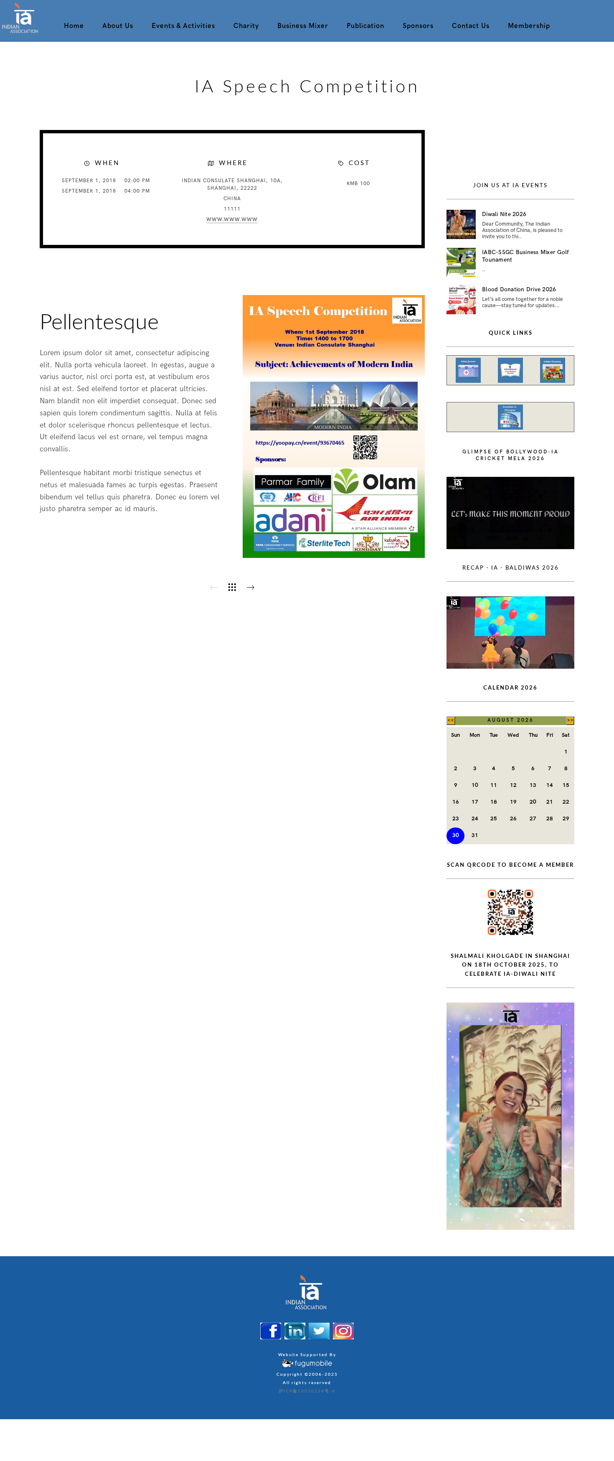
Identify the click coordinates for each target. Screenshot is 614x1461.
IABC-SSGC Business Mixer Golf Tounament (525, 256)
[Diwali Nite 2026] (461, 224)
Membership (529, 26)
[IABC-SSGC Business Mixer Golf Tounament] (461, 262)
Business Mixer (302, 26)
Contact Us (471, 26)
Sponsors (418, 26)
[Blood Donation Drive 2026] (461, 299)
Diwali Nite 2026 (504, 214)
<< (450, 720)
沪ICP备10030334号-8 (307, 1391)
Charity (246, 26)
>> (570, 720)
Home (74, 26)
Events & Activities (183, 26)
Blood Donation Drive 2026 (519, 289)
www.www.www (232, 219)
